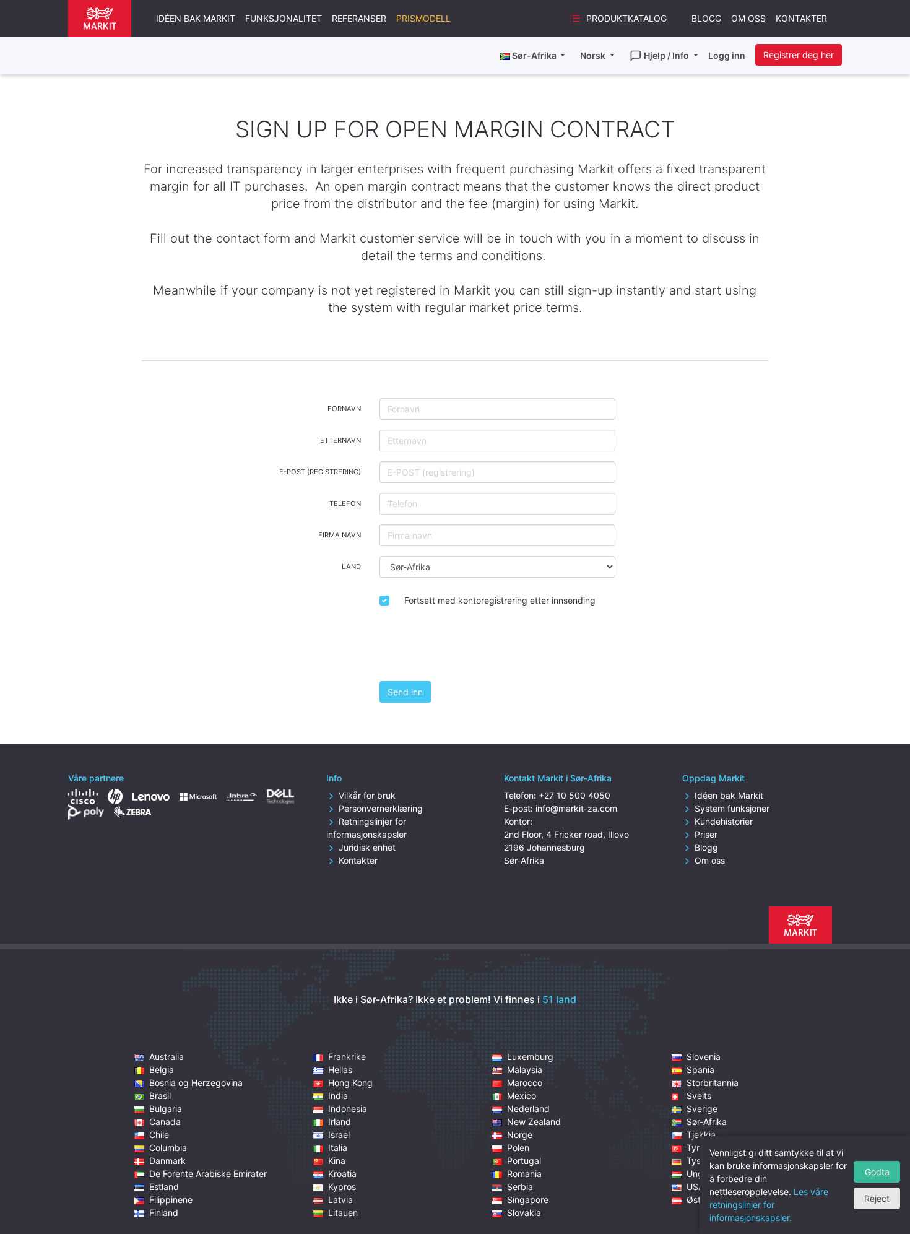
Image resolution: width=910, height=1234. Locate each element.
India (338, 1095)
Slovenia (704, 1056)
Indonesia (347, 1108)
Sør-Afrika (707, 1121)
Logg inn (726, 55)
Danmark (167, 1160)
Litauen (343, 1212)
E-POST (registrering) (320, 471)
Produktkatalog (626, 18)
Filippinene (171, 1199)
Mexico (521, 1095)
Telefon (345, 503)
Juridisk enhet (367, 847)
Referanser (359, 18)
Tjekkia (701, 1134)
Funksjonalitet (283, 18)
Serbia (520, 1186)
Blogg (706, 18)
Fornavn (344, 408)
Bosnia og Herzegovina (196, 1082)
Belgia (161, 1069)
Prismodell (423, 18)
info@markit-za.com (576, 808)
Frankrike (347, 1056)
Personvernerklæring (381, 808)
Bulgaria (165, 1108)
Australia (166, 1056)
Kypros (342, 1186)
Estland (164, 1186)
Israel (339, 1134)
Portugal (524, 1160)
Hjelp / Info (667, 55)
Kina (336, 1160)
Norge (519, 1134)
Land (351, 566)
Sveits (699, 1095)
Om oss (748, 18)
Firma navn (339, 535)
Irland (339, 1121)
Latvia (340, 1199)
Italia (337, 1147)
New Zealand (534, 1121)
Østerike (704, 1199)
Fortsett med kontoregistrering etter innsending (500, 600)
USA (695, 1186)
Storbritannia (713, 1082)
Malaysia (524, 1069)
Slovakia (524, 1212)
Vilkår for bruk (367, 795)
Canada (165, 1121)
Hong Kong (350, 1082)
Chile (159, 1134)
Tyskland (705, 1160)
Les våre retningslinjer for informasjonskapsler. (768, 1204)
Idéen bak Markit (195, 18)
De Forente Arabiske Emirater (208, 1173)
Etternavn (340, 440)
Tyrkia (699, 1147)
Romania (524, 1173)
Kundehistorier (724, 821)
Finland (163, 1212)
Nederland (528, 1108)
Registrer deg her (798, 55)
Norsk (593, 55)
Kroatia (342, 1173)
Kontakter (801, 18)
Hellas (340, 1069)
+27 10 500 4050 (574, 795)
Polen (518, 1147)
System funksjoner (732, 808)
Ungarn (701, 1173)
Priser (706, 834)
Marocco (524, 1082)
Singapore (527, 1199)
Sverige (702, 1108)
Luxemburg (530, 1056)
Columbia (168, 1147)
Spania (700, 1069)
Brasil (160, 1095)
